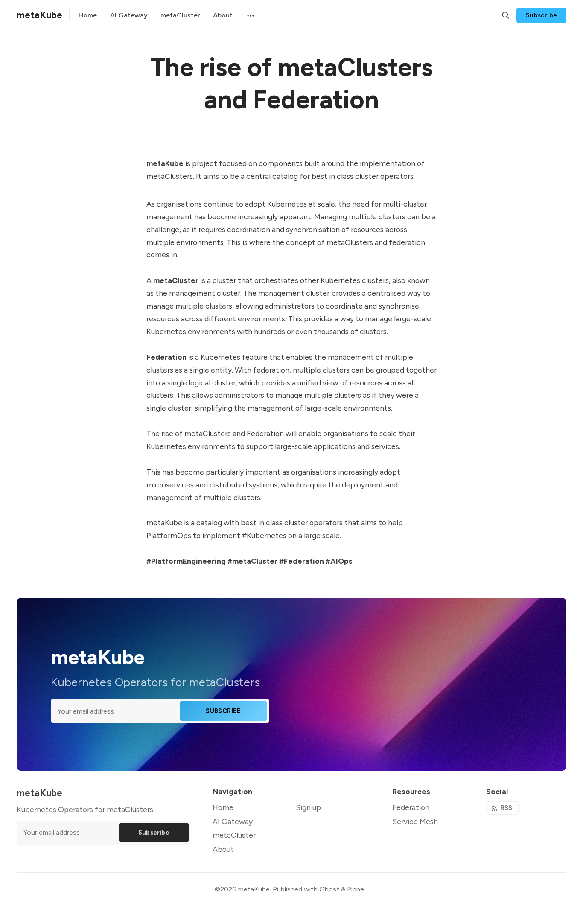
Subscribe (541, 15)
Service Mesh (415, 821)
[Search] (505, 15)
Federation (410, 807)
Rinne (355, 889)
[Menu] (249, 15)
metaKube (254, 889)
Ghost (329, 889)
